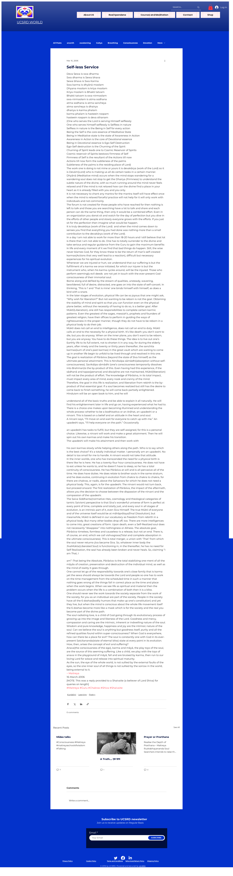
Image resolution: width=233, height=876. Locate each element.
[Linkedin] (130, 858)
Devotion (147, 43)
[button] (210, 7)
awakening (85, 43)
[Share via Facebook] (68, 704)
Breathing (113, 43)
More (159, 43)
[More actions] (164, 60)
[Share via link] (87, 704)
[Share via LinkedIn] (81, 704)
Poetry (92, 694)
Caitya (99, 43)
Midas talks (63, 737)
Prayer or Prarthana (156, 737)
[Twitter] (116, 858)
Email (92, 832)
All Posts (57, 43)
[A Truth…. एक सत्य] (116, 743)
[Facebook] (123, 858)
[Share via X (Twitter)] (74, 704)
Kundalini (71, 694)
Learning (82, 694)
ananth (70, 43)
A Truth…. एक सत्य (110, 759)
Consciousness (130, 43)
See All (177, 727)
